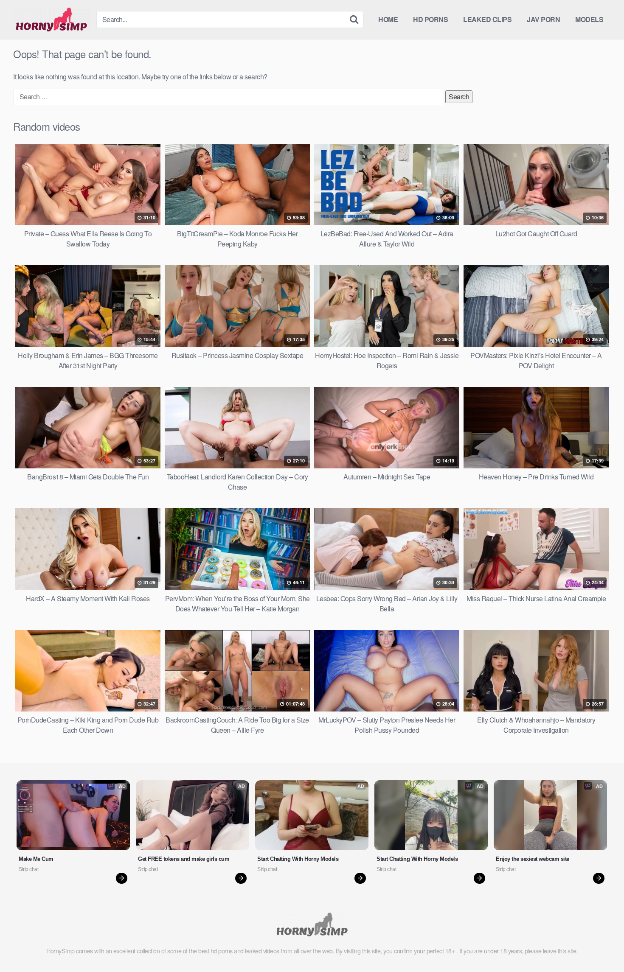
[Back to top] (600, 945)
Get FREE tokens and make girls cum (183, 859)
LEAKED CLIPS (487, 19)
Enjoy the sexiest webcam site (532, 859)
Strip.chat (28, 869)
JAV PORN (543, 19)
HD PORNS (430, 19)
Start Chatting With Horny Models (297, 859)
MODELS (589, 19)
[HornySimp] (51, 19)
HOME (388, 19)
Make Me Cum (36, 859)
